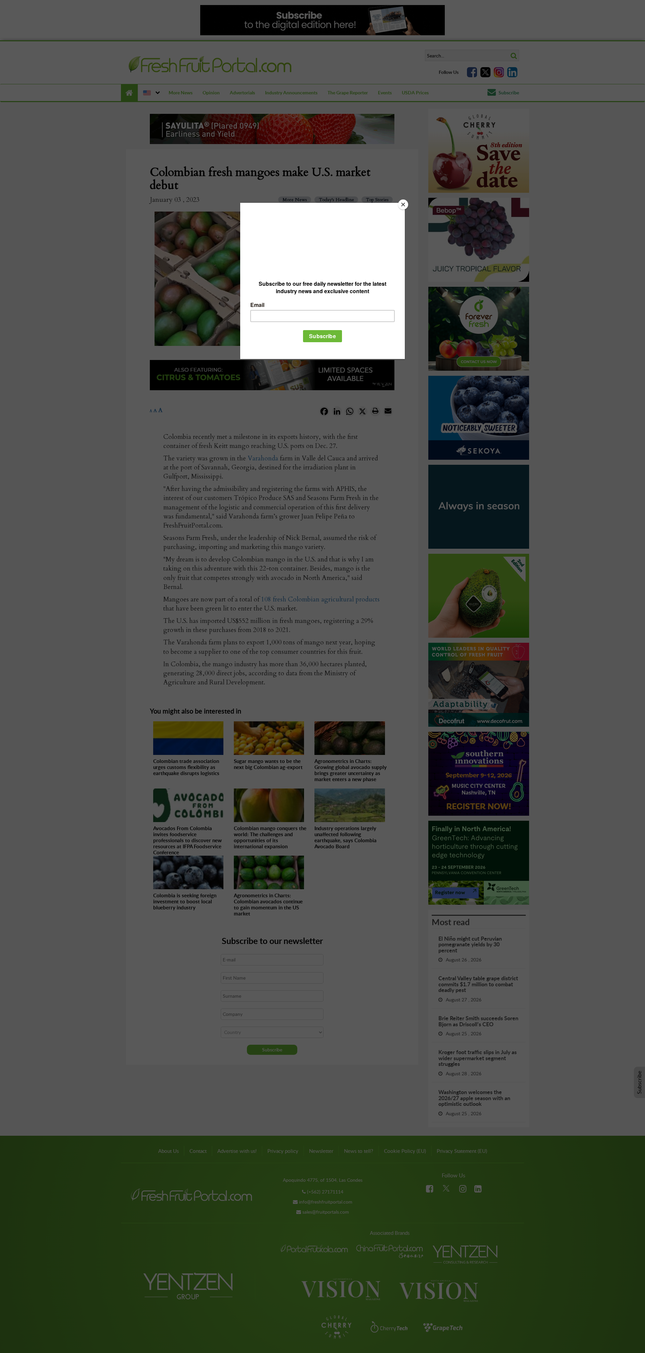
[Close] (403, 204)
